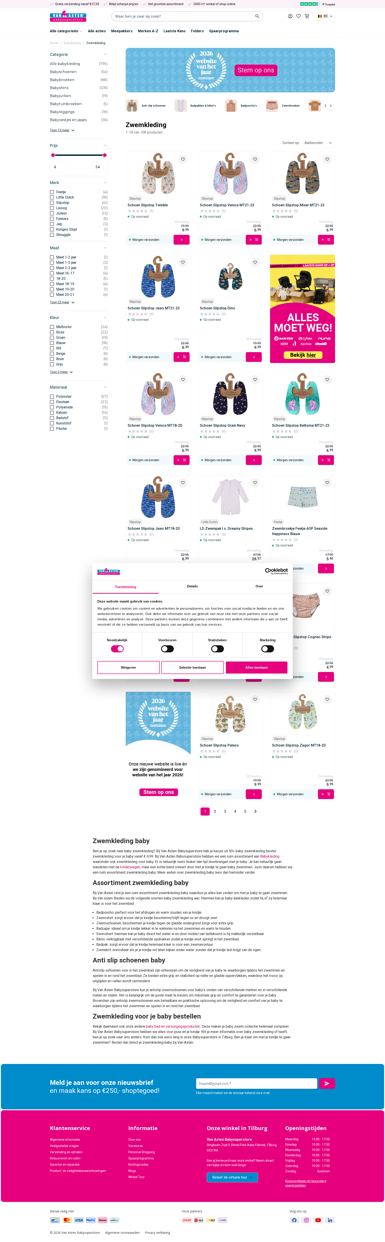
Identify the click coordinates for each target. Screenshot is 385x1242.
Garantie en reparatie (65, 1164)
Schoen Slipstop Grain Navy (222, 425)
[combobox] (325, 16)
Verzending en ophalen (66, 1152)
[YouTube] (318, 1220)
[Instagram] (306, 1220)
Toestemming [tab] (125, 587)
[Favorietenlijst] (298, 16)
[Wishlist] (183, 159)
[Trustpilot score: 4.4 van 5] (317, 4)
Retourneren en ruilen (65, 1158)
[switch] (167, 648)
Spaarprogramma (224, 31)
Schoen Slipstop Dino (217, 308)
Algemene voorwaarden (122, 1232)
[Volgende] (330, 105)
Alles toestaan (256, 667)
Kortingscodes (138, 1164)
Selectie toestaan (192, 667)
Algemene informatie (65, 1139)
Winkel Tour (136, 1177)
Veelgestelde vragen (64, 1146)
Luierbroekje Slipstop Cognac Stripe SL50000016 (301, 639)
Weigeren (128, 667)
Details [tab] (192, 586)
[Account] (290, 16)
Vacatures (135, 1146)
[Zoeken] (257, 16)
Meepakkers (122, 31)
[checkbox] (52, 192)
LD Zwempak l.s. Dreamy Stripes (226, 528)
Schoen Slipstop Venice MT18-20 (155, 425)
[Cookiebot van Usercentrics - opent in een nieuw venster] (268, 571)
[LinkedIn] (330, 1220)
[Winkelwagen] (307, 16)
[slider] (53, 155)
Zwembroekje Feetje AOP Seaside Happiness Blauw (299, 531)
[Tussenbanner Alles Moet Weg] (302, 309)
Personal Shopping (141, 1152)
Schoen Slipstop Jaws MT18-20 (154, 528)
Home (54, 43)
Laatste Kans (175, 31)
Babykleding (72, 43)
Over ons (134, 1139)
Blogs (132, 1171)
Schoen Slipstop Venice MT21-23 (227, 205)
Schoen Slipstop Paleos (219, 745)
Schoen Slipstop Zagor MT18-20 (299, 745)
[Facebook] (294, 1220)
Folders (197, 31)
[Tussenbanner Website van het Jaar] (158, 746)
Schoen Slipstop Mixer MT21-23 (298, 205)
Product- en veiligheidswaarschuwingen (78, 1171)
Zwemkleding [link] (95, 43)
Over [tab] (259, 586)
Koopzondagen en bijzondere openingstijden (305, 1183)
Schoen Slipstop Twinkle (148, 205)
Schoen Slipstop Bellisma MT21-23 (300, 425)
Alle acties (97, 31)
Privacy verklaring (157, 1232)
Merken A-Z (148, 31)
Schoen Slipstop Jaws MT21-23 (154, 308)
